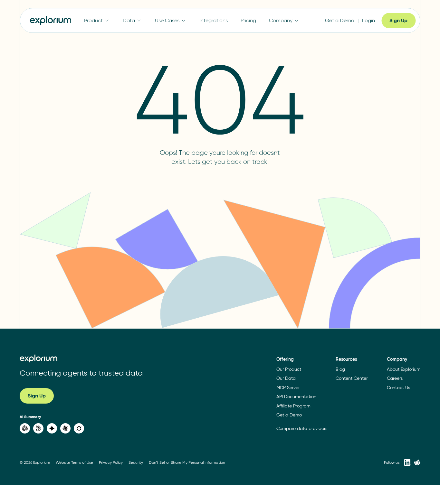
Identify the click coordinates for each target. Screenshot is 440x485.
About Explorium (403, 369)
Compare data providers (301, 428)
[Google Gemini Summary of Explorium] (52, 428)
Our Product (288, 369)
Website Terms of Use (74, 462)
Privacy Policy (111, 462)
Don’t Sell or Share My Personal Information (187, 462)
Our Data (286, 378)
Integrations (213, 20)
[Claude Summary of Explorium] (65, 428)
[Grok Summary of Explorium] (79, 428)
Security (136, 462)
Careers (395, 378)
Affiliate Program (293, 406)
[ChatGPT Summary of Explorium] (25, 428)
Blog (340, 369)
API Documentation (296, 396)
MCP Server (288, 387)
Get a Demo (339, 20)
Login (368, 20)
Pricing (248, 20)
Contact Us (398, 387)
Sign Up (398, 20)
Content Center (352, 378)
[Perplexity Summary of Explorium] (38, 428)
